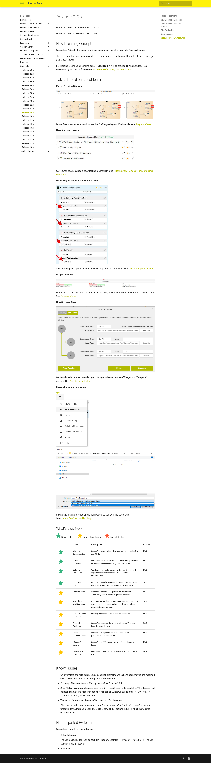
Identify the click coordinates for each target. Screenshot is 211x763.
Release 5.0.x (28, 70)
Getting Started (27, 39)
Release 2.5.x (28, 93)
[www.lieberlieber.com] (184, 758)
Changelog (25, 66)
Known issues (167, 34)
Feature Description (29, 50)
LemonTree (25, 16)
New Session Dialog (80, 381)
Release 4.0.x (28, 81)
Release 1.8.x (28, 116)
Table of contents (169, 16)
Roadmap (24, 62)
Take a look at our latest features (171, 25)
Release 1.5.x (28, 128)
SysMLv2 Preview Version (31, 54)
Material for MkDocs (37, 758)
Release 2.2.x (28, 105)
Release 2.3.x (28, 101)
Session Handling (76, 518)
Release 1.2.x (28, 139)
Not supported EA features (173, 38)
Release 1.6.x (28, 124)
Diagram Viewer (144, 124)
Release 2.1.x (28, 109)
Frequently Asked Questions (33, 58)
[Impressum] (189, 758)
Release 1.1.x (28, 143)
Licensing (24, 43)
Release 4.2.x (28, 74)
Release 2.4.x (28, 97)
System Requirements (30, 35)
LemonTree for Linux (29, 27)
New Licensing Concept (171, 20)
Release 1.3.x (28, 136)
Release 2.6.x (28, 89)
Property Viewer (68, 296)
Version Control (27, 47)
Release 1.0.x (28, 147)
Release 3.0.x (28, 85)
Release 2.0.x (28, 112)
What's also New (168, 30)
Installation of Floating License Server (112, 69)
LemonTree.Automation (31, 24)
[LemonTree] (22, 3)
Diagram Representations (141, 268)
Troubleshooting (27, 151)
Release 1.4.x (28, 132)
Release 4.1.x (28, 78)
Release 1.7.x (28, 120)
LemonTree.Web (27, 31)
